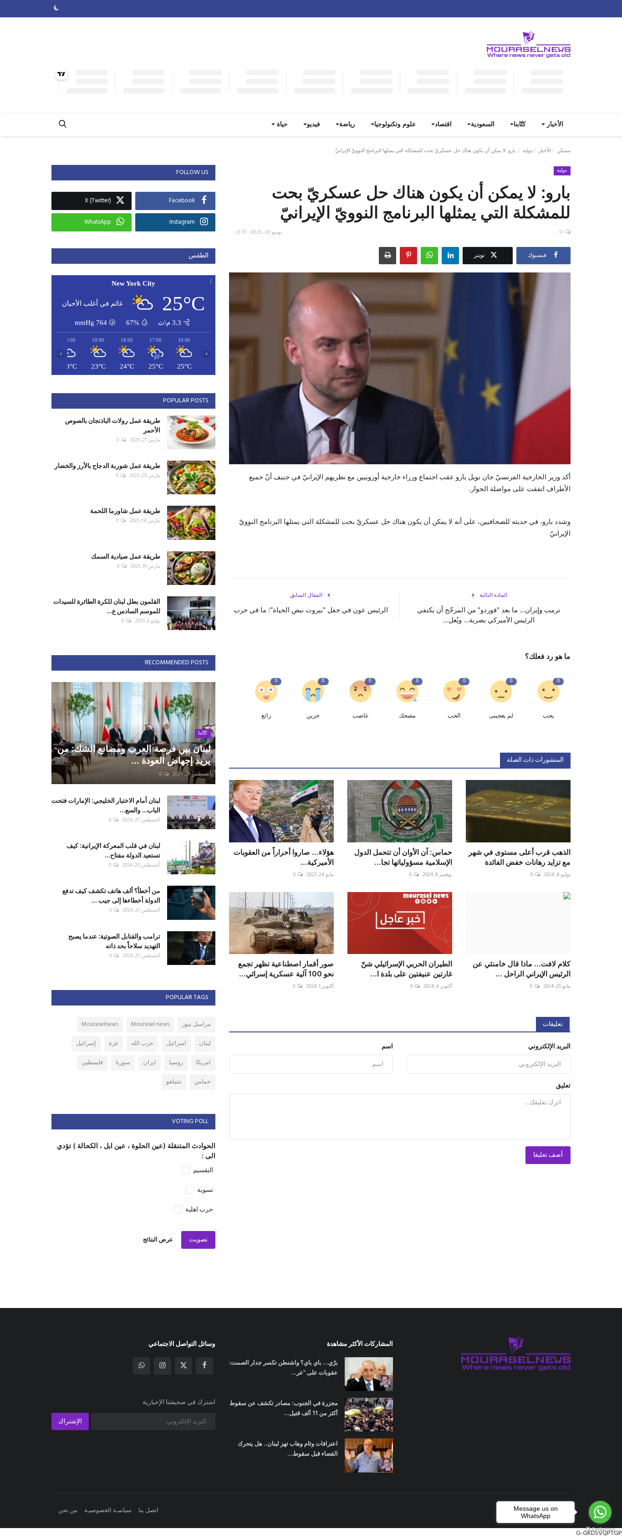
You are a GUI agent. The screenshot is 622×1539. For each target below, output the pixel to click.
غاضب (360, 716)
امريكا (203, 1062)
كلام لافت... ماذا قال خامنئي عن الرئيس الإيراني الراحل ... (522, 968)
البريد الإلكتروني (549, 1046)
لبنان (205, 1043)
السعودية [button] (483, 124)
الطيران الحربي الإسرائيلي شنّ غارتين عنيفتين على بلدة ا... (406, 968)
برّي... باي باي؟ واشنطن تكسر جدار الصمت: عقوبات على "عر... (283, 1367)
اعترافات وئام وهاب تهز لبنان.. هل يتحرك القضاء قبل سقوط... (288, 1448)
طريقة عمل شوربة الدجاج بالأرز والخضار (107, 465)
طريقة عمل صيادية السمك (125, 556)
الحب (454, 716)
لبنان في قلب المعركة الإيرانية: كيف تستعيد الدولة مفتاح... (113, 850)
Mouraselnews (100, 1024)
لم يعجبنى (501, 716)
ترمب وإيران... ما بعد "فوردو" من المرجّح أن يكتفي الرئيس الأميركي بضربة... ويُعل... (488, 614)
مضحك (407, 716)
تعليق (563, 1086)
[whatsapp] (141, 1366)
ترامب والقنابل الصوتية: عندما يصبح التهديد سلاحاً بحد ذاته (114, 940)
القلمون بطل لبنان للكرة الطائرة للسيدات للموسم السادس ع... (106, 606)
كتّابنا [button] (520, 124)
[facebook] (204, 1366)
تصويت (198, 1240)
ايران (149, 1062)
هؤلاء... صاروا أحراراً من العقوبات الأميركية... (284, 857)
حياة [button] (281, 124)
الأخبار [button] (554, 124)
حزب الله (142, 1043)
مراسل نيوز (196, 1024)
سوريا (123, 1062)
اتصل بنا (148, 1510)
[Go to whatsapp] (600, 1512)
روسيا (176, 1062)
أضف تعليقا (548, 1155)
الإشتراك (70, 1421)
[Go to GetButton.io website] (600, 1530)
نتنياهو (174, 1082)
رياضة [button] (347, 124)
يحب (548, 716)
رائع (266, 716)
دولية (528, 151)
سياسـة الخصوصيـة (108, 1510)
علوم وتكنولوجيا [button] (395, 124)
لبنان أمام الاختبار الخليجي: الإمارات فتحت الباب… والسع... (105, 805)
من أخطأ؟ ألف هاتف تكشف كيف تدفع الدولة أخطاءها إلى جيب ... (111, 895)
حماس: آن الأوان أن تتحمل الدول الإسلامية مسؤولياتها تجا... (403, 857)
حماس (202, 1082)
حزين (313, 716)
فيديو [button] (313, 124)
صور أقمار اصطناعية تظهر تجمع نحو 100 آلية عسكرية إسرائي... (286, 968)
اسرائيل (176, 1043)
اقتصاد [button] (443, 124)
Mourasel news (150, 1024)
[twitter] (183, 1366)
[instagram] (162, 1366)
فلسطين (92, 1062)
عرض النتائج (158, 1240)
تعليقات (553, 1024)
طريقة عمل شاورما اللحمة (125, 510)
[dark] (56, 8)
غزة (113, 1043)
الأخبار (545, 151)
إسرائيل (86, 1043)
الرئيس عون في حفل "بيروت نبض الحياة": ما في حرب (311, 609)
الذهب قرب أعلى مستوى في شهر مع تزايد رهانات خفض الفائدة (520, 857)
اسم (387, 1046)
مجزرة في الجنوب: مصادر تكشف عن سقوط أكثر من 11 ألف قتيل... (283, 1407)
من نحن (67, 1510)
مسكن (564, 151)
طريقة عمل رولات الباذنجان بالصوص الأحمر (112, 425)
